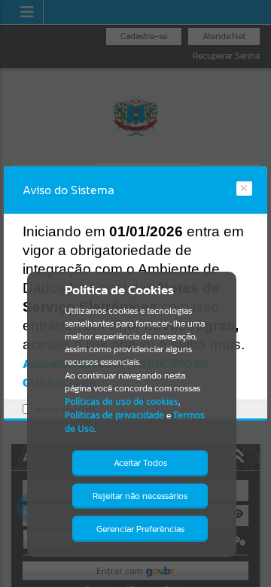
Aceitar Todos (140, 463)
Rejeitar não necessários (140, 496)
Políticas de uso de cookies (121, 401)
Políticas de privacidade (114, 415)
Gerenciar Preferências (140, 529)
